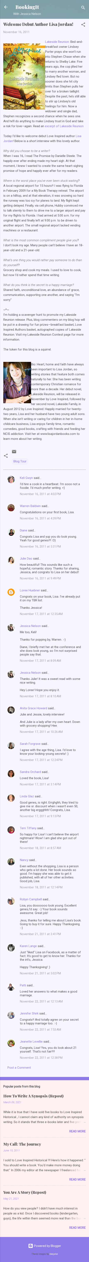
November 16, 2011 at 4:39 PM (40, 518)
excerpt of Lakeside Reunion (64, 126)
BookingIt (27, 7)
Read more (77, 1131)
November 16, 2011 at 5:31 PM (40, 546)
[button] (83, 25)
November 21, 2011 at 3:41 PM (40, 934)
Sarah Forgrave (30, 744)
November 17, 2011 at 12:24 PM (41, 760)
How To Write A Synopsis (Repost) (33, 1095)
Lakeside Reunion (57, 42)
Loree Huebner (30, 590)
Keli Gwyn (26, 478)
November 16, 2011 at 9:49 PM (40, 578)
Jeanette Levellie (31, 1041)
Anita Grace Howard (33, 708)
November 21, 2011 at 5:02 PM (40, 973)
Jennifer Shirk (29, 1013)
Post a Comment (19, 1067)
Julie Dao (26, 558)
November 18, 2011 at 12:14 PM (41, 887)
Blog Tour (19, 461)
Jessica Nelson (30, 626)
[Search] (83, 8)
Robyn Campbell (31, 899)
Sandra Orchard (30, 772)
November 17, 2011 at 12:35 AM (41, 614)
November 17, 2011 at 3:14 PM (40, 784)
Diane (23, 530)
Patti (23, 985)
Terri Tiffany (28, 828)
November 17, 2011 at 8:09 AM (40, 661)
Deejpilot (53, 1254)
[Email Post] (14, 453)
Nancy (24, 860)
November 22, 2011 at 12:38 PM (41, 1058)
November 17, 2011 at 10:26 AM (41, 732)
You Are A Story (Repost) (24, 1192)
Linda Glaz (27, 796)
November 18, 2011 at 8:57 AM (40, 848)
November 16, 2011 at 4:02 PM (40, 494)
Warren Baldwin (30, 506)
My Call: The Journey (22, 1144)
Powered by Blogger (47, 1246)
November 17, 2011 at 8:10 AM (40, 696)
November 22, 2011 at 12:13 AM (41, 1001)
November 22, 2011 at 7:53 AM (40, 1029)
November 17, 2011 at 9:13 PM (40, 816)
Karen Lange (28, 946)
